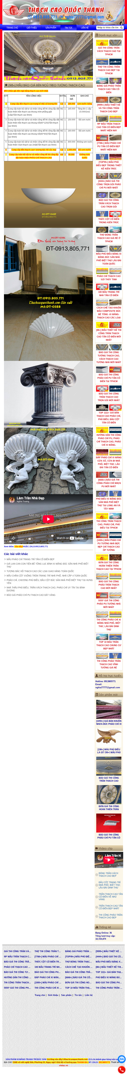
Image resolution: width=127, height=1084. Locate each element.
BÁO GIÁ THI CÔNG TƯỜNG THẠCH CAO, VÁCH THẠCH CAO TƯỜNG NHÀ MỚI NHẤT (108, 357)
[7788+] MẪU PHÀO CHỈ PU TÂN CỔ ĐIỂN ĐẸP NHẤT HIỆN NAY (109, 146)
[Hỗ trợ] (122, 1070)
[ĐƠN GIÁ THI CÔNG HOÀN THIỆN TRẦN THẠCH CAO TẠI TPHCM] (109, 766)
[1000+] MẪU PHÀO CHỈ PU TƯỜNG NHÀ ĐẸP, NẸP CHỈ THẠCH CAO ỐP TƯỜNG (109, 545)
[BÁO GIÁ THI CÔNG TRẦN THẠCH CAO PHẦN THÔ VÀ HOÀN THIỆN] (109, 737)
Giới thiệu (32, 27)
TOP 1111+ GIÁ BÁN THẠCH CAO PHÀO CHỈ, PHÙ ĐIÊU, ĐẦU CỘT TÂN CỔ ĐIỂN (109, 417)
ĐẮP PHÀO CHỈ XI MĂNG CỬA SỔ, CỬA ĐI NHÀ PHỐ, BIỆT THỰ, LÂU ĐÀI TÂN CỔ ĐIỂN (109, 462)
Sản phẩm (50, 27)
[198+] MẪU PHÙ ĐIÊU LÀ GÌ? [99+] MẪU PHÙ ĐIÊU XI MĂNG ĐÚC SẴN (109, 724)
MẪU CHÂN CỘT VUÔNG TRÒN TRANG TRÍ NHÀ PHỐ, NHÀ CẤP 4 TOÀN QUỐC (47, 575)
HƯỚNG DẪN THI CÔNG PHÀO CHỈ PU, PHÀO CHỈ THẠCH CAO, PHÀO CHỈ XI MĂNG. (109, 440)
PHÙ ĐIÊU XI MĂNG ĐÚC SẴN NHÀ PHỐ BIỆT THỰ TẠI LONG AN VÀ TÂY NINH (108, 504)
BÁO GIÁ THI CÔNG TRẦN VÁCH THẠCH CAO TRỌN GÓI (109, 203)
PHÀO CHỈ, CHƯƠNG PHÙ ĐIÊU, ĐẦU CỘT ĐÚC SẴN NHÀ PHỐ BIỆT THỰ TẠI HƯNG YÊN (50, 581)
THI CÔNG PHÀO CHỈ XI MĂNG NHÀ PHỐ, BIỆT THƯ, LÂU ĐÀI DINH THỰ (109, 624)
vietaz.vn (63, 1065)
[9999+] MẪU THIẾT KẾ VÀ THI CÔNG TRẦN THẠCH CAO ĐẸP (108, 108)
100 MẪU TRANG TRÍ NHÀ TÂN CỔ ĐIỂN (108, 294)
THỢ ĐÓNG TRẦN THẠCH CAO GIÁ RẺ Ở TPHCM (108, 238)
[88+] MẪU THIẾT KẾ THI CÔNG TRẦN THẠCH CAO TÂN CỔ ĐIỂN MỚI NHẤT (108, 335)
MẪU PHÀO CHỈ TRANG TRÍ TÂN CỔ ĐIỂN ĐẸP (30, 559)
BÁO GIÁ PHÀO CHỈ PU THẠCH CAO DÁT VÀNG (31, 595)
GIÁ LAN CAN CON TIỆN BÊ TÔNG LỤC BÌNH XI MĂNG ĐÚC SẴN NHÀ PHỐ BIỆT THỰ (47, 565)
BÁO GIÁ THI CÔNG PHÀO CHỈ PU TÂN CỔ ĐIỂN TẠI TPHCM (108, 378)
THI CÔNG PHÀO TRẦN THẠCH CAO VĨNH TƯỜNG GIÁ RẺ (109, 664)
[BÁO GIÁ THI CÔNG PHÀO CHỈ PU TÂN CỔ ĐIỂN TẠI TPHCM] (109, 794)
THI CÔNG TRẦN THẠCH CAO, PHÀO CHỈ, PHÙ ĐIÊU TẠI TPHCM (108, 524)
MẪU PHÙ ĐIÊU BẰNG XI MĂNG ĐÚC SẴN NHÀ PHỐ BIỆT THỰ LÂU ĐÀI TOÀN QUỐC (108, 259)
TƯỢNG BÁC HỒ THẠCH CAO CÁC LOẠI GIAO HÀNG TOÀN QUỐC (40, 571)
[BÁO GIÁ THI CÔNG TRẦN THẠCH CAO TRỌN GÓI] (109, 823)
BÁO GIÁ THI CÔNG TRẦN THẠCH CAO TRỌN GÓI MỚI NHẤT (109, 397)
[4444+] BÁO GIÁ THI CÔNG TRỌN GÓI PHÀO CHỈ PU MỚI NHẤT (109, 184)
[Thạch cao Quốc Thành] (13, 10)
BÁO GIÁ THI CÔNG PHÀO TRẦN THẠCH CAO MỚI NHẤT (109, 584)
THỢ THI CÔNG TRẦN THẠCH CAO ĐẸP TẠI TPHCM (109, 70)
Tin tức (68, 27)
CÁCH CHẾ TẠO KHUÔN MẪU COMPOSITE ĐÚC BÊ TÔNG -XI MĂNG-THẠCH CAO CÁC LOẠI (109, 313)
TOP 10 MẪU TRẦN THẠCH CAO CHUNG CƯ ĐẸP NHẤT (108, 645)
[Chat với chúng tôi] (122, 1059)
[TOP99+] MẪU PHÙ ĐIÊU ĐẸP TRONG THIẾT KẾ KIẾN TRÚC (109, 165)
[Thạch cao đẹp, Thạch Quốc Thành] (48, 56)
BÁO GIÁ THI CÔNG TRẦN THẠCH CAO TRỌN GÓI (109, 838)
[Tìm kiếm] (121, 28)
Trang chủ (12, 27)
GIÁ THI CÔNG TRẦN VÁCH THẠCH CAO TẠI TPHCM (108, 51)
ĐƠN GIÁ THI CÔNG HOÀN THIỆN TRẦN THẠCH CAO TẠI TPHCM (108, 565)
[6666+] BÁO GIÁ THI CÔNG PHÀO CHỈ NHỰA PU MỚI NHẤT (109, 483)
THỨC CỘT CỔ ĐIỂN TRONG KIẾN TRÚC (108, 221)
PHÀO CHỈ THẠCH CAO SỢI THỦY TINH (109, 278)
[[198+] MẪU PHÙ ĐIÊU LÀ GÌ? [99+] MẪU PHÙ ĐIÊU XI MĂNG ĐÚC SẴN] (109, 709)
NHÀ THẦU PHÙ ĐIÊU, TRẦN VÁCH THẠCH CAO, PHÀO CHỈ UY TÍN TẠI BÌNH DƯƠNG (46, 589)
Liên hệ (84, 27)
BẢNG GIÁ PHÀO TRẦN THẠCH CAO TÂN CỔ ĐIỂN (109, 89)
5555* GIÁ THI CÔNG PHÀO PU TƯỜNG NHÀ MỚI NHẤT (109, 603)
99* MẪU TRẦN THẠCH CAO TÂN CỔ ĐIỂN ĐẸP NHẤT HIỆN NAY (109, 127)
